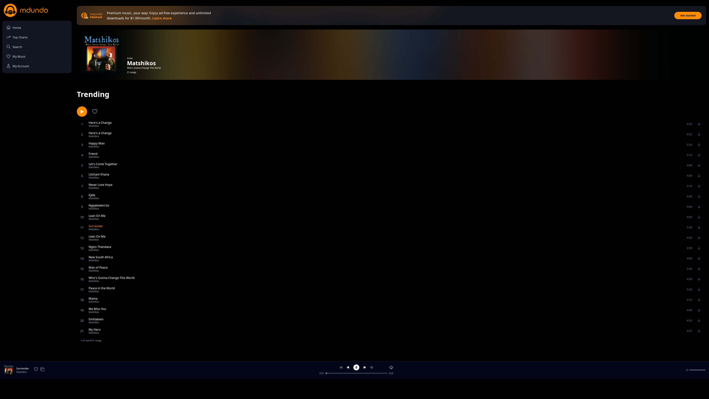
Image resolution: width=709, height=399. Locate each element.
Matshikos (21, 372)
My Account (21, 66)
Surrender (22, 368)
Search (17, 47)
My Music (19, 56)
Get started (688, 15)
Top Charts (20, 37)
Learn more (162, 18)
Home (17, 28)
